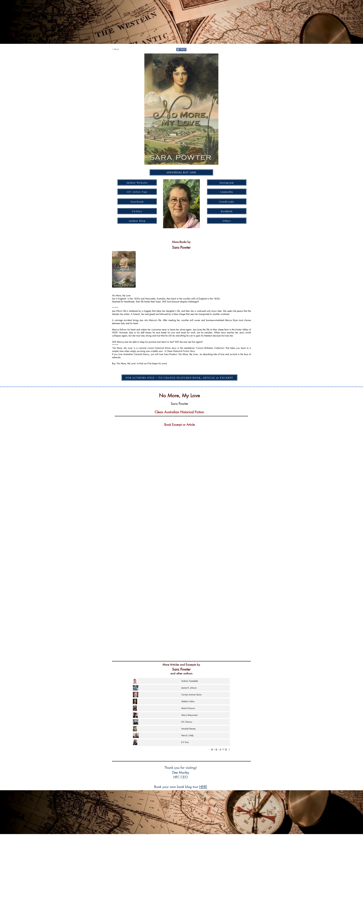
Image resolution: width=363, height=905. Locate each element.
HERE (203, 787)
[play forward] (247, 269)
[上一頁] (209, 749)
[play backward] (115, 269)
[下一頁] (228, 749)
